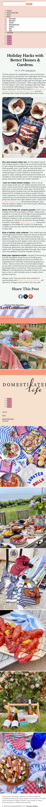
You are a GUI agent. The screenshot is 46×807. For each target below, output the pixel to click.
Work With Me (12, 13)
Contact (10, 32)
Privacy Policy (33, 806)
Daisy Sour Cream (28, 222)
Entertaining (31, 71)
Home (9, 11)
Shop (9, 15)
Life (10, 30)
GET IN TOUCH (7, 316)
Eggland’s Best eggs (11, 202)
